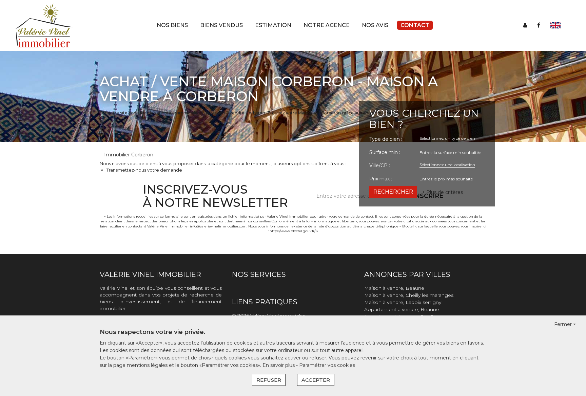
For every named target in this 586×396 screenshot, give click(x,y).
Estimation (273, 25)
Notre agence (327, 25)
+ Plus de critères (442, 192)
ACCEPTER (315, 380)
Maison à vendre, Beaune (394, 288)
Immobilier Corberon (128, 155)
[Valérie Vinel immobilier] (44, 25)
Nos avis (375, 25)
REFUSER (268, 380)
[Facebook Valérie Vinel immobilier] (539, 25)
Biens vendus (221, 25)
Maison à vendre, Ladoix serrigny (402, 302)
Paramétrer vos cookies (327, 365)
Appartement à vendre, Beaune (401, 309)
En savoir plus (279, 365)
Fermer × (565, 324)
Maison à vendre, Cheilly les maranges (408, 295)
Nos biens (172, 25)
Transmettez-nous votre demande (144, 170)
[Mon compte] (525, 25)
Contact (415, 25)
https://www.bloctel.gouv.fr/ (292, 231)
